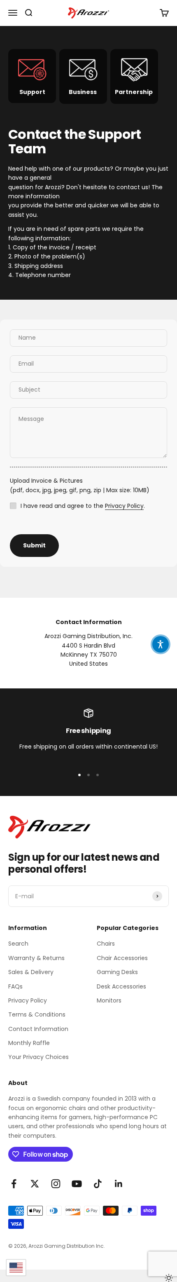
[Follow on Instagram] (55, 1183)
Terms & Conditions (36, 1014)
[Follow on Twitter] (34, 1183)
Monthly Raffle (29, 1043)
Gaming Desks (117, 972)
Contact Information (38, 1029)
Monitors (109, 1000)
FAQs (15, 986)
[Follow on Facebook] (13, 1183)
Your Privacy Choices (38, 1057)
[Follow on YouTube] (76, 1183)
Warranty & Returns (36, 958)
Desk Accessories (121, 986)
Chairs (106, 943)
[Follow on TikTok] (97, 1183)
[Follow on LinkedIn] (118, 1183)
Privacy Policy (124, 506)
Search (18, 943)
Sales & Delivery (31, 972)
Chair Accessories (122, 958)
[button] (160, 644)
